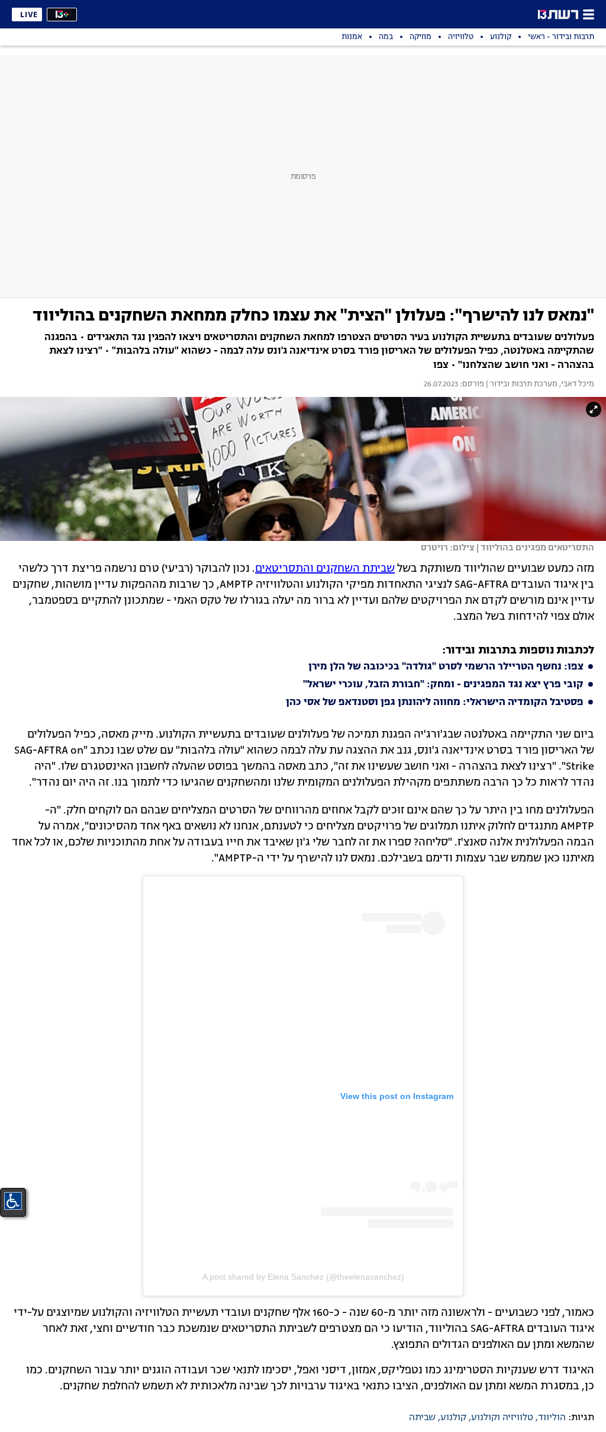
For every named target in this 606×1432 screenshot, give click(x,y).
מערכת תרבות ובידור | (520, 384)
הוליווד (552, 1418)
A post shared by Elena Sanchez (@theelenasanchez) (303, 1277)
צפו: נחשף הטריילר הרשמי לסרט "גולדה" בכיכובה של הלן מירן (446, 667)
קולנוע (453, 1418)
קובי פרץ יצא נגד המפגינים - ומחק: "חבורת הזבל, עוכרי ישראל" (443, 684)
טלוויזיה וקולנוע (502, 1418)
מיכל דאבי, (575, 384)
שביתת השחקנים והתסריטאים (325, 569)
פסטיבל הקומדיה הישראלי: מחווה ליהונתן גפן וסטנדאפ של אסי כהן (435, 702)
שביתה (422, 1418)
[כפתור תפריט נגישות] (13, 1201)
